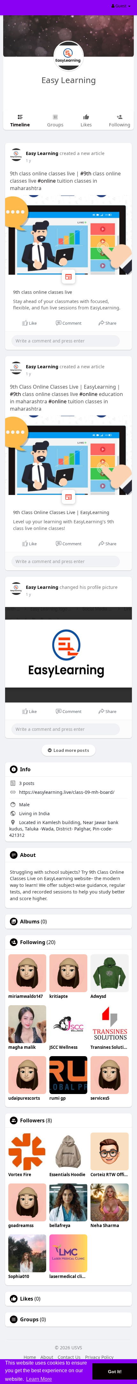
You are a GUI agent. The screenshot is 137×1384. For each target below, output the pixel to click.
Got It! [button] (115, 1371)
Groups (29, 1319)
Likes (26, 1298)
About (46, 1357)
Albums (30, 921)
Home (30, 1357)
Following (32, 942)
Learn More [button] (39, 1379)
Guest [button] (120, 6)
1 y (28, 160)
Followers (32, 1120)
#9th (85, 173)
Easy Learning (68, 80)
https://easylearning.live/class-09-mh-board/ (66, 792)
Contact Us (69, 1357)
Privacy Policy (99, 1357)
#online (47, 180)
